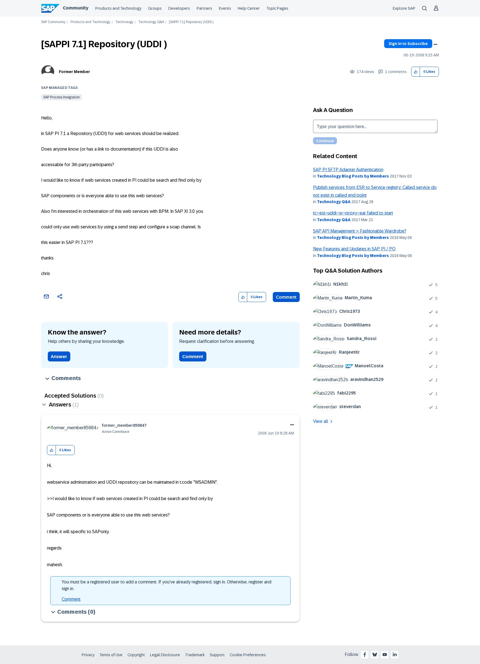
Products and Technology (118, 8)
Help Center (249, 8)
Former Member (74, 71)
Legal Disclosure (165, 655)
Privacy (88, 655)
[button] (415, 72)
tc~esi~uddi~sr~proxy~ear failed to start (353, 213)
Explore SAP (404, 8)
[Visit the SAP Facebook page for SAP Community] (364, 654)
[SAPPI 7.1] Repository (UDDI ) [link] (191, 22)
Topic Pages (277, 8)
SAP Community (53, 22)
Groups (155, 8)
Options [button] (435, 44)
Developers (179, 8)
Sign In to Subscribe (408, 43)
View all (320, 421)
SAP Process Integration (61, 97)
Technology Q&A (151, 22)
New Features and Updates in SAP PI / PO (354, 248)
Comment (286, 297)
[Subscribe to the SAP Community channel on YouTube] (384, 654)
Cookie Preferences (248, 655)
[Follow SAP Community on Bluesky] (374, 654)
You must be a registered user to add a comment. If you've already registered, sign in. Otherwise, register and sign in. (166, 585)
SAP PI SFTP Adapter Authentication (348, 169)
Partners (204, 8)
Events (225, 8)
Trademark (195, 655)
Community (75, 8)
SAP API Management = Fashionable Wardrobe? (359, 231)
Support (217, 655)
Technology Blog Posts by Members (353, 176)
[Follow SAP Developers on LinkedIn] (394, 654)
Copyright (136, 655)
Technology (124, 22)
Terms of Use (110, 655)
